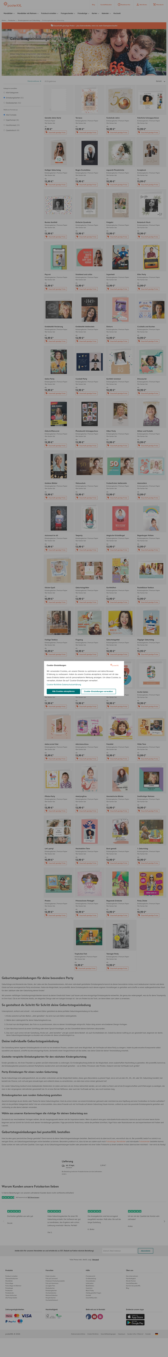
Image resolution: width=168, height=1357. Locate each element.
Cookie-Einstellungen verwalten (98, 691)
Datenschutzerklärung (71, 684)
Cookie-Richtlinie (54, 684)
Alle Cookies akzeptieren (63, 691)
